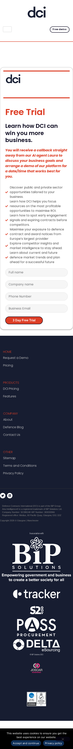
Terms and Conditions (20, 465)
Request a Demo (15, 358)
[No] (62, 739)
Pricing (8, 365)
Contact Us (11, 434)
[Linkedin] (9, 495)
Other (8, 452)
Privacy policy (53, 743)
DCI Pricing (11, 388)
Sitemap (9, 458)
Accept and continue (26, 743)
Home (7, 352)
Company (10, 413)
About (7, 419)
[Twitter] (2, 495)
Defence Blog (13, 427)
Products (11, 382)
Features (9, 396)
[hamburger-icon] (7, 29)
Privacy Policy (13, 473)
